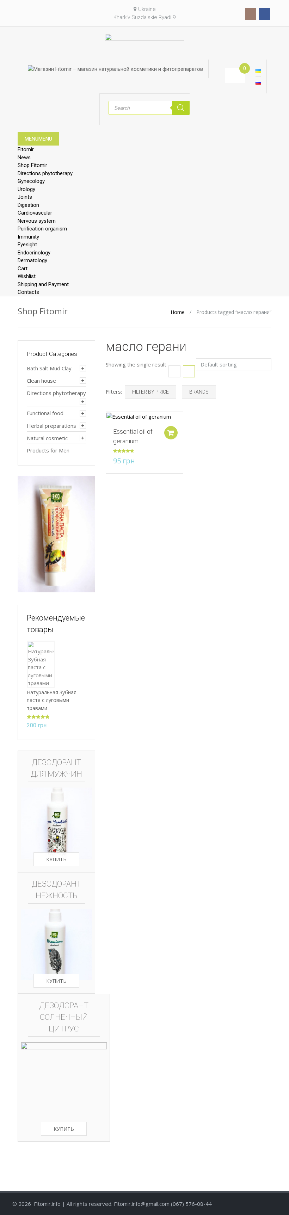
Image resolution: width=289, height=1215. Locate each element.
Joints (25, 197)
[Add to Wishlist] (108, 420)
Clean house (41, 380)
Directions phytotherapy (45, 173)
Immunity (28, 237)
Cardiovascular (35, 213)
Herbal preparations (51, 425)
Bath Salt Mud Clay (49, 368)
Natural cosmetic (47, 438)
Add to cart (171, 432)
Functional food (45, 413)
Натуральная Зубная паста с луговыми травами (51, 700)
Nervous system (37, 221)
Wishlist (27, 276)
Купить (56, 859)
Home (178, 312)
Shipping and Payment (43, 284)
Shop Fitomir (32, 165)
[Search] (181, 108)
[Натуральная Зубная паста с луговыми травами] (41, 663)
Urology (26, 189)
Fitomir (26, 149)
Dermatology (32, 260)
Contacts (28, 292)
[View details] (138, 416)
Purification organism (42, 229)
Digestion (28, 205)
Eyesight (27, 244)
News (24, 157)
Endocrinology (34, 252)
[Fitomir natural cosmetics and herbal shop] (144, 46)
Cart (22, 268)
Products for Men (48, 450)
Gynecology (31, 181)
